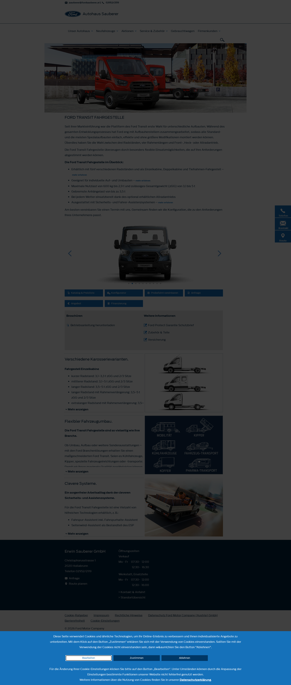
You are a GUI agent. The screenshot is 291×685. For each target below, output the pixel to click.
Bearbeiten (88, 658)
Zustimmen (136, 658)
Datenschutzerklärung (195, 680)
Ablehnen (184, 658)
